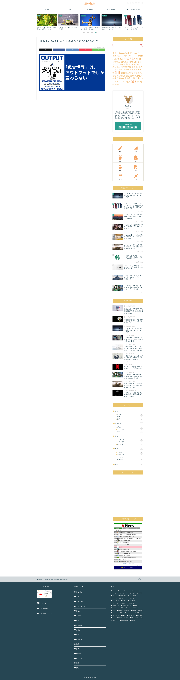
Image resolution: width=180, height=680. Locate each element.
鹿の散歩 (90, 3)
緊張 (131, 73)
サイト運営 (129, 442)
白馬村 (140, 56)
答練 (118, 72)
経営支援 (129, 444)
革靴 (117, 85)
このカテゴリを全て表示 (128, 563)
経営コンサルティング (127, 56)
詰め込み (123, 53)
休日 (132, 603)
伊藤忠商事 (124, 603)
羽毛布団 (127, 64)
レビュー (128, 423)
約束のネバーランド (123, 617)
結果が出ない (136, 76)
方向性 (115, 612)
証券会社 (133, 62)
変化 (122, 608)
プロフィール (68, 9)
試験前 (120, 69)
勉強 (128, 448)
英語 (134, 64)
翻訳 (128, 76)
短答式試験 (126, 67)
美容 (129, 431)
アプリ (123, 593)
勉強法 (136, 605)
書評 (121, 612)
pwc (120, 590)
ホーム (47, 9)
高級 (134, 67)
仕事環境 (115, 603)
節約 (129, 419)
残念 (139, 62)
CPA (114, 590)
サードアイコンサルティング (119, 595)
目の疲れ (127, 82)
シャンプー (132, 595)
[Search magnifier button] (141, 45)
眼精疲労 (123, 78)
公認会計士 (129, 454)
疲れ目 (118, 67)
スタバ (115, 598)
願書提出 (116, 62)
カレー (139, 593)
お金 (128, 411)
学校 (120, 610)
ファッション (129, 429)
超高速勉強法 (124, 620)
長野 (138, 82)
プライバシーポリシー (133, 9)
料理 (140, 610)
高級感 (122, 76)
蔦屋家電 (127, 69)
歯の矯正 (125, 73)
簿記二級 (139, 615)
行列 (113, 59)
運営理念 (90, 9)
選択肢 (138, 59)
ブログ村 (131, 598)
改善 (134, 610)
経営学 (135, 69)
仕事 (128, 436)
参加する (139, 565)
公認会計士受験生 (126, 605)
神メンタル (132, 53)
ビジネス (122, 598)
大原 (129, 608)
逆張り (115, 53)
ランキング (116, 600)
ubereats (135, 590)
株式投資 (129, 58)
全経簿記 (129, 452)
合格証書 (115, 608)
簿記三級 (131, 78)
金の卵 (120, 64)
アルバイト (129, 439)
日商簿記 (129, 459)
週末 (134, 81)
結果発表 (125, 62)
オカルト (131, 593)
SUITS (127, 590)
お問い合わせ (111, 9)
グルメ (129, 427)
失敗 (135, 608)
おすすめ (115, 593)
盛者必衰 (119, 59)
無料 (114, 64)
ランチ (124, 600)
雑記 (128, 464)
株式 (129, 417)
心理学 (127, 610)
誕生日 (115, 78)
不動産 (129, 414)
